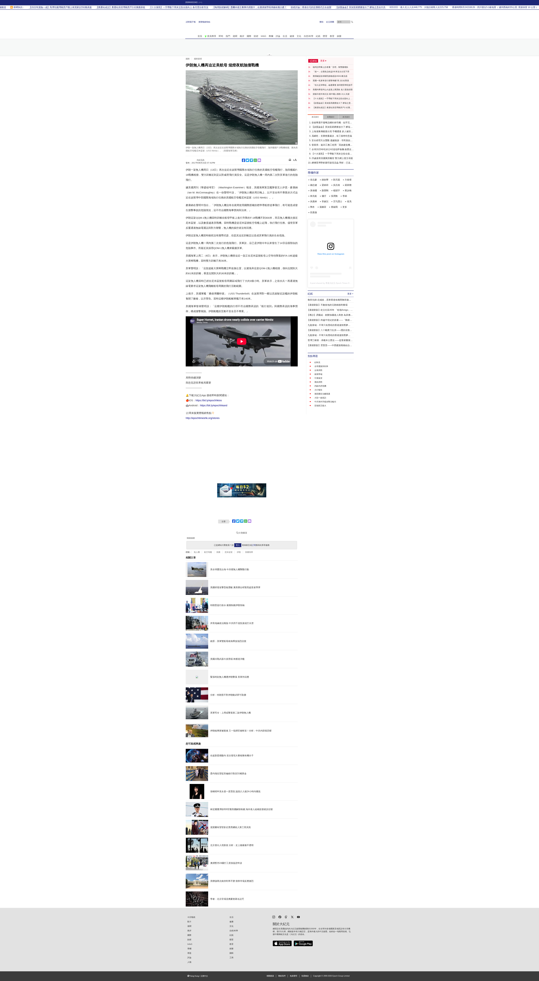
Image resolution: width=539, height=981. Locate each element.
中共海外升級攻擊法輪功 (325, 402)
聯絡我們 (282, 976)
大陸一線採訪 (320, 398)
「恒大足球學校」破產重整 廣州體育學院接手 (333, 85)
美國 (218, 552)
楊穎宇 (336, 190)
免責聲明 (293, 976)
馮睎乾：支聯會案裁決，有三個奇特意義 (332, 136)
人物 (189, 962)
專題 (189, 953)
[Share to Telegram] (251, 160)
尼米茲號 (228, 552)
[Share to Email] (259, 160)
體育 (325, 36)
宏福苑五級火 (320, 405)
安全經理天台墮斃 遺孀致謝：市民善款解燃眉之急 (332, 140)
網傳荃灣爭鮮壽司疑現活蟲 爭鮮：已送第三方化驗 (332, 163)
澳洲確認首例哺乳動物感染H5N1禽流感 (330, 76)
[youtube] (298, 917)
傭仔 (324, 196)
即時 (221, 36)
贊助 (321, 22)
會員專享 (211, 36)
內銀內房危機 (320, 386)
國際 (249, 36)
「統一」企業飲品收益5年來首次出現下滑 (331, 71)
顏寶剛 (325, 190)
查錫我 (334, 207)
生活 (285, 36)
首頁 (200, 36)
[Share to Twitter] (247, 160)
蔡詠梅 (348, 190)
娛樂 (339, 36)
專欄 (271, 36)
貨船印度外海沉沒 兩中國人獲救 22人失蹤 (331, 94)
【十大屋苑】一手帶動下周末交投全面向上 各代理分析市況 (333, 98)
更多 (344, 207)
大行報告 (318, 390)
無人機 (197, 552)
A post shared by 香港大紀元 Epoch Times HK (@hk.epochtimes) (338, 283)
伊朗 (239, 552)
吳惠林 (313, 201)
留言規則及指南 (191, 537)
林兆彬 (313, 196)
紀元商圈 (330, 22)
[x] (292, 917)
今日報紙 (191, 917)
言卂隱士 (337, 201)
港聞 (235, 36)
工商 (231, 957)
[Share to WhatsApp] (255, 160)
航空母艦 (208, 552)
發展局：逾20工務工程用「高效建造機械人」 (332, 145)
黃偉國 (313, 190)
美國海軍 (249, 552)
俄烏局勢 (318, 382)
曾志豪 (313, 180)
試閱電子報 (191, 22)
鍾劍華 (325, 180)
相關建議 (270, 976)
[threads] (286, 917)
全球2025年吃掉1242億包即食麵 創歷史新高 (333, 149)
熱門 (228, 36)
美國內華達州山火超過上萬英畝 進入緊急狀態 (333, 89)
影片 (189, 922)
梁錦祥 (325, 185)
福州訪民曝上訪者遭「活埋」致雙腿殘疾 (330, 67)
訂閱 (254, 545)
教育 (332, 36)
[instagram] (274, 917)
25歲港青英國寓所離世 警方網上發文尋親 (332, 158)
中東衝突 (318, 378)
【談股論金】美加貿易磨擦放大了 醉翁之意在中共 (333, 103)
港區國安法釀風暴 (322, 394)
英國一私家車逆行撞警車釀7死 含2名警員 (331, 80)
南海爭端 (318, 374)
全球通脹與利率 (321, 366)
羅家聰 (348, 185)
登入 (238, 545)
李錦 (344, 196)
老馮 (349, 201)
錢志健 (313, 185)
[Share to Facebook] (243, 160)
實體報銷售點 (204, 22)
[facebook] (280, 917)
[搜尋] (352, 21)
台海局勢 (318, 370)
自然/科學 (308, 36)
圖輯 (231, 953)
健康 (292, 36)
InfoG (263, 36)
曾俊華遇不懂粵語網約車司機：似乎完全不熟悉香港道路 (332, 122)
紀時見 (317, 362)
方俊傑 (348, 180)
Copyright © (318, 976)
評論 (278, 36)
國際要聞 (198, 59)
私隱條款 (305, 976)
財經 (256, 36)
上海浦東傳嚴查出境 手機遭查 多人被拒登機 (332, 131)
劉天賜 (336, 180)
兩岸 (242, 36)
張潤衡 (334, 196)
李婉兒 (325, 201)
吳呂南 (336, 185)
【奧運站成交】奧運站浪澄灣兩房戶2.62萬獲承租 (332, 107)
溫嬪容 (322, 207)
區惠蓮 (313, 212)
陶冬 (312, 207)
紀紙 (318, 36)
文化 (299, 36)
